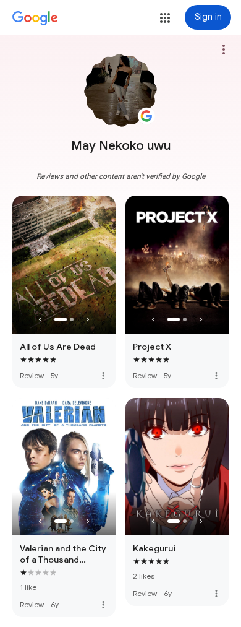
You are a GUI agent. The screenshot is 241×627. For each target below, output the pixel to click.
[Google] (35, 18)
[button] (165, 18)
